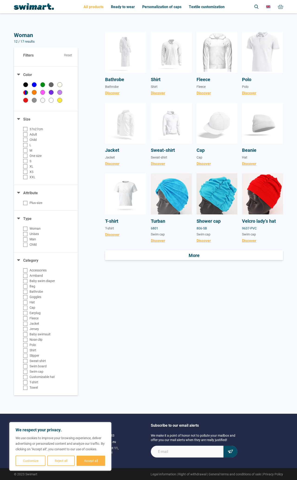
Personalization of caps (161, 6)
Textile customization (207, 6)
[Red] (25, 100)
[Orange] (34, 92)
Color (27, 74)
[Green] (42, 84)
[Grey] (51, 84)
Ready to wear (123, 6)
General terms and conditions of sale (235, 474)
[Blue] (34, 84)
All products (93, 6)
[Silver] (34, 100)
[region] (60, 446)
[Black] (25, 84)
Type (27, 218)
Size (26, 119)
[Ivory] (59, 84)
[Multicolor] (25, 92)
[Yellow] (59, 100)
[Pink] (42, 92)
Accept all (91, 460)
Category (30, 260)
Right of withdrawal (192, 474)
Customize (30, 460)
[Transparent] (42, 100)
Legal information (163, 474)
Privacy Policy (273, 474)
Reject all (61, 460)
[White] (51, 100)
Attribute (30, 192)
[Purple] (51, 92)
